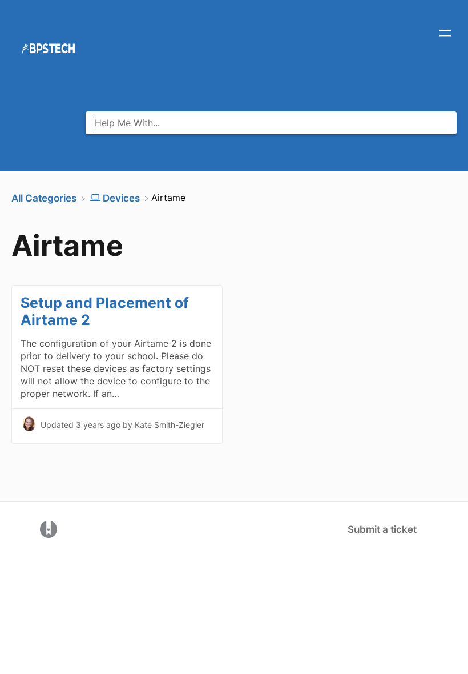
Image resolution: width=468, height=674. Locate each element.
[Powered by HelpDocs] (48, 529)
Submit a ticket (382, 529)
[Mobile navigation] (445, 34)
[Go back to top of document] (28, 614)
